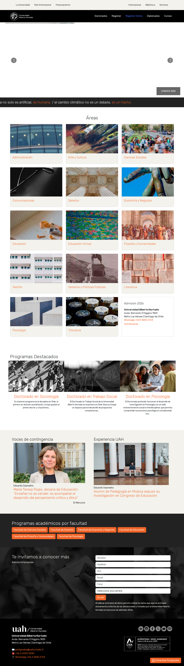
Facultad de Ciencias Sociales (30, 529)
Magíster (116, 16)
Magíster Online (134, 16)
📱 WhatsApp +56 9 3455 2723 (28, 657)
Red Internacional (42, 5)
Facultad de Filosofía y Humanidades (34, 536)
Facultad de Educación (131, 529)
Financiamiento (63, 5)
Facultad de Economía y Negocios (96, 529)
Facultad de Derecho (62, 529)
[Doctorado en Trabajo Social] (92, 376)
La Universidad (23, 5)
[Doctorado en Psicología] (148, 376)
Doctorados (101, 16)
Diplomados (153, 16)
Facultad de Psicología (71, 536)
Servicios (164, 5)
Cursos (168, 16)
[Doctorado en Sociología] (36, 376)
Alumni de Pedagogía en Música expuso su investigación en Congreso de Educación (127, 493)
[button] (14, 60)
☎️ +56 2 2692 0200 (23, 653)
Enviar (100, 597)
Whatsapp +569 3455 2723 (138, 320)
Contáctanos (131, 324)
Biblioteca (150, 5)
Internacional (135, 5)
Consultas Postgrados (167, 660)
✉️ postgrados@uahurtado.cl (27, 649)
